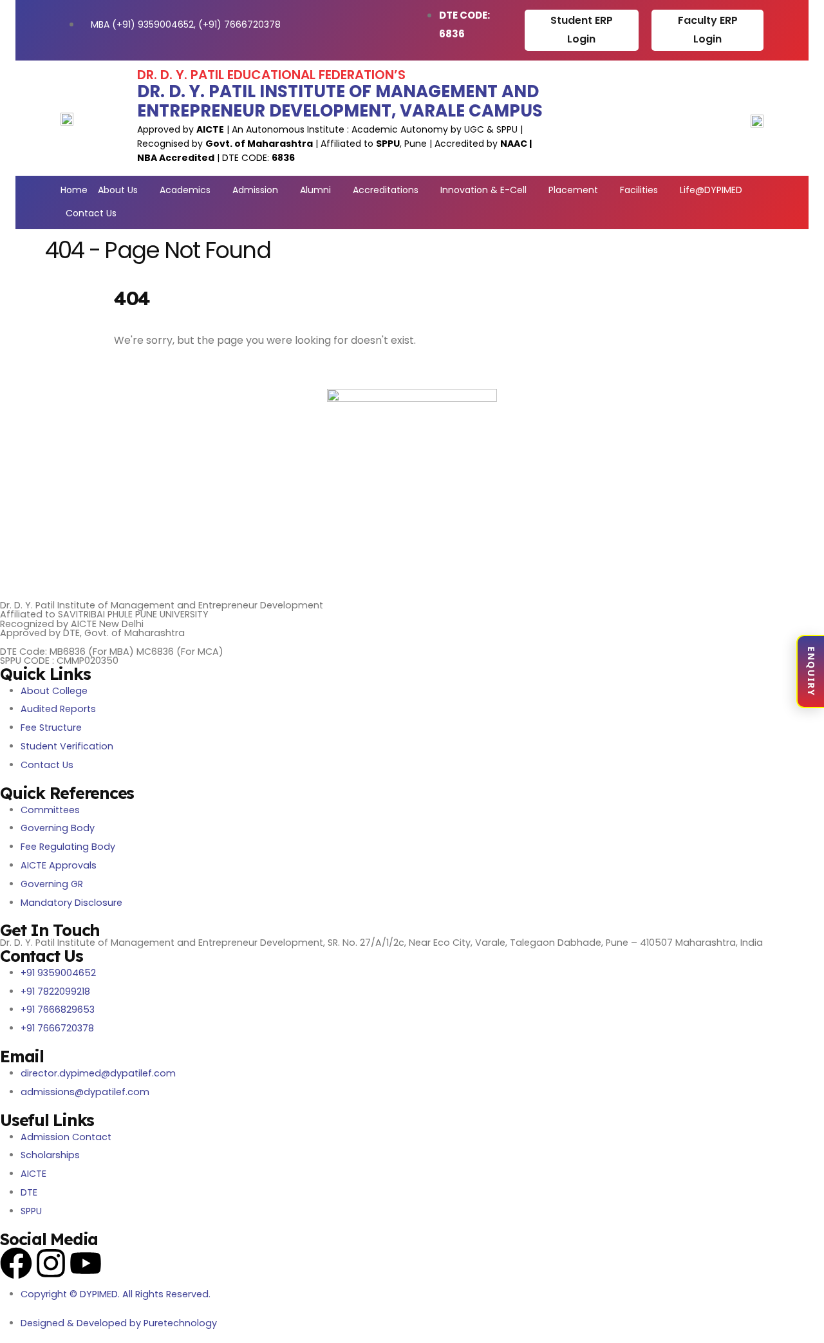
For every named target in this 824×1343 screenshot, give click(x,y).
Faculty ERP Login (708, 29)
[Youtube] (86, 1263)
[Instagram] (51, 1263)
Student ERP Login (581, 29)
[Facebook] (16, 1263)
